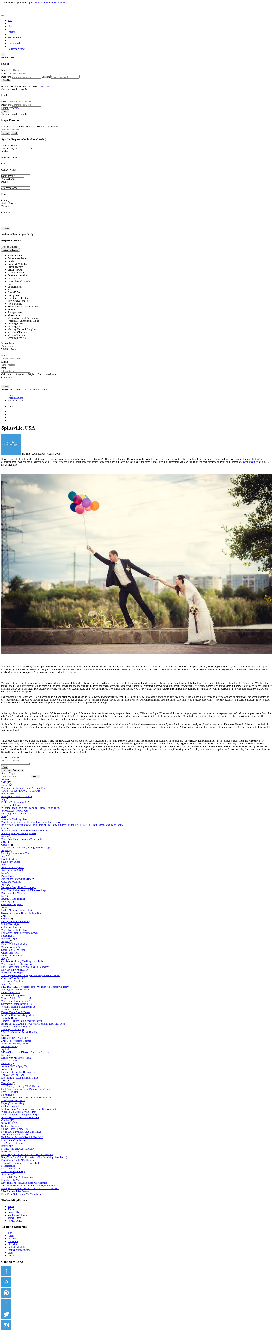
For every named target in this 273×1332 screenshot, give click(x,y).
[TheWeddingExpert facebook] (6, 1275)
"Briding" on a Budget (12, 1029)
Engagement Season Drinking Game (19, 1077)
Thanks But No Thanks (13, 1100)
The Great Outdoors (11, 805)
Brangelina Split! (9, 938)
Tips (10, 20)
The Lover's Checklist (12, 981)
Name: (4, 70)
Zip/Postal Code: (9, 188)
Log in (29, 2)
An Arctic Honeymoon (12, 867)
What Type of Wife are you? (15, 1001)
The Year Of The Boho (12, 1074)
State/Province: (8, 176)
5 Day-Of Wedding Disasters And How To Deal (25, 1052)
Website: (5, 206)
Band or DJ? (7, 793)
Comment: (6, 212)
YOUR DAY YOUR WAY (15, 810)
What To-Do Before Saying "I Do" (18, 1111)
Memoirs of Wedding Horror (15, 1026)
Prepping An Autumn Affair (15, 853)
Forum (11, 1235)
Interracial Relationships (13, 898)
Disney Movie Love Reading (15, 921)
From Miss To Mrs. (11, 1180)
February (5, 901)
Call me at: (6, 374)
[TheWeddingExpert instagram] (6, 1329)
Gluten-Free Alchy (10, 952)
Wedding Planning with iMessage (18, 1006)
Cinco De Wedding (11, 881)
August (5, 785)
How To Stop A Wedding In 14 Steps (20, 1114)
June (3, 816)
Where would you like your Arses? (18, 964)
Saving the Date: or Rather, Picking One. (21, 913)
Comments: (7, 377)
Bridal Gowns (15, 37)
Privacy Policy (44, 86)
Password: (6, 76)
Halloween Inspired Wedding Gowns (19, 932)
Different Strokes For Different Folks (19, 1072)
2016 (3, 915)
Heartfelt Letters (9, 859)
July (3, 799)
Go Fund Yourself (10, 1106)
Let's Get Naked (9, 1060)
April (3, 884)
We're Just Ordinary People (14, 1043)
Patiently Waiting (9, 1046)
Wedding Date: (8, 349)
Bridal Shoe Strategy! (12, 972)
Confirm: (45, 76)
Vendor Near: (8, 343)
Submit (6, 229)
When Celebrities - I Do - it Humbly (19, 1032)
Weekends (51, 374)
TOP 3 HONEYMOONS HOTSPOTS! (21, 790)
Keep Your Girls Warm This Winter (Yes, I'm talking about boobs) (34, 1157)
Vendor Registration (17, 1215)
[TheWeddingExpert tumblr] (6, 1307)
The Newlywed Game (12, 1143)
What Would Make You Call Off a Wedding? (23, 890)
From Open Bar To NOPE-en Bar (18, 1160)
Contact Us (13, 1212)
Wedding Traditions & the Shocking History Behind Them (30, 807)
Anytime (20, 374)
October (5, 844)
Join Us (38, 2)
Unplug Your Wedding (12, 1103)
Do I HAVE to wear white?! (15, 802)
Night (31, 374)
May (3, 827)
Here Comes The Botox (13, 1140)
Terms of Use (14, 1217)
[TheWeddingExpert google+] (6, 1286)
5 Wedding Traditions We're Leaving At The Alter (26, 1097)
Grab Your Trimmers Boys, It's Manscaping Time (25, 1089)
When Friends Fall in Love (14, 930)
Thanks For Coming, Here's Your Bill (20, 1163)
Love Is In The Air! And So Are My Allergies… (25, 1182)
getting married (250, 462)
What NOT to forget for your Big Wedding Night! (26, 847)
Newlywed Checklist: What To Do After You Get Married (30, 1188)
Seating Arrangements (19, 1250)
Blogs (10, 26)
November (6, 1094)
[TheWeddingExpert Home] (22, 15)
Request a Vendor (16, 49)
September (6, 935)
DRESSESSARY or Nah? (14, 1038)
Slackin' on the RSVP (12, 870)
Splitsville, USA (9, 1123)
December (6, 1083)
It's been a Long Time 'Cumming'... (18, 887)
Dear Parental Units (11, 1168)
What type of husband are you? (16, 989)
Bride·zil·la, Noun (10, 1151)
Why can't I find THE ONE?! (16, 998)
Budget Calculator (17, 1247)
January (5, 907)
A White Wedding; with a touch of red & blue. (24, 830)
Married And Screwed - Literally (17, 1148)
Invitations (13, 1241)
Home (11, 1206)
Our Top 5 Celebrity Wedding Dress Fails (22, 961)
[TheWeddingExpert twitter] (6, 1318)
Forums (11, 31)
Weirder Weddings (10, 947)
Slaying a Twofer (9, 1009)
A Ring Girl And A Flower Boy (17, 1177)
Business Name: (9, 157)
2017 (3, 842)
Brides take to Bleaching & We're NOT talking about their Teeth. (33, 1023)
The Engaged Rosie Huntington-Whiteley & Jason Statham (30, 975)
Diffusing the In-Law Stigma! (16, 813)
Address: (5, 151)
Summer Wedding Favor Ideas (16, 1003)
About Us (12, 1209)
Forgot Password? (10, 108)
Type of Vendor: (9, 145)
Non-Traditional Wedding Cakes (17, 1015)
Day (40, 374)
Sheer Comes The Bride (13, 949)
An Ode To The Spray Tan (14, 1066)
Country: (5, 200)
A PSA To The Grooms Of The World (20, 1117)
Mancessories (8, 1165)
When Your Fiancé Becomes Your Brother (22, 839)
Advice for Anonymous (13, 995)
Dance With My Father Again (16, 1057)
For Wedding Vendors (55, 2)
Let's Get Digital (9, 1092)
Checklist (12, 1244)
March (4, 836)
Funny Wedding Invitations (14, 944)
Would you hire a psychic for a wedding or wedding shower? (31, 822)
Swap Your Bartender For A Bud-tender (21, 1131)
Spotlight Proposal (10, 1126)
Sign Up (6, 80)
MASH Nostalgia (10, 924)
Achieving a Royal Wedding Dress (18, 833)
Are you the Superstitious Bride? (17, 878)
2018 (3, 782)
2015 (3, 1080)
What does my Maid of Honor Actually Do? (23, 788)
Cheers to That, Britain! (13, 978)
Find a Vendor (15, 43)
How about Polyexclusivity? (15, 969)
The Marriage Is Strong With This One (20, 1086)
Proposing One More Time (14, 893)
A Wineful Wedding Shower (15, 819)
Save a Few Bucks (10, 861)
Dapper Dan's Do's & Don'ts (15, 1012)
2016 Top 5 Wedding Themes (16, 1040)
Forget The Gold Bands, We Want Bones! (22, 1194)
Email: (4, 73)
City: (3, 163)
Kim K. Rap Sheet (10, 992)
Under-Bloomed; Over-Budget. (17, 910)
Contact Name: (8, 169)
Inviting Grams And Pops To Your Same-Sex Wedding (28, 1109)
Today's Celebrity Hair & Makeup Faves (21, 1021)
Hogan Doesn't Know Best (14, 1128)
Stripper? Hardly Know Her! (15, 1134)
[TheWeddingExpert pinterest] (6, 1297)
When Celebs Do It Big (13, 1171)
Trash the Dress (9, 1018)
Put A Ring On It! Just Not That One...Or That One (27, 1154)
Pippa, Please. (8, 876)
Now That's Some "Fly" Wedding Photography (25, 967)
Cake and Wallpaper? (12, 904)
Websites (12, 1238)
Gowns (11, 1255)
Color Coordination (11, 927)
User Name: (7, 101)
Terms (31, 86)
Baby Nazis (7, 1146)
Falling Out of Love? (11, 955)
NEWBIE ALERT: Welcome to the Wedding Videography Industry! (35, 986)
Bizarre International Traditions (16, 796)
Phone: (4, 181)
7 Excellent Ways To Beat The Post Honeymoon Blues (28, 1185)
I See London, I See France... (15, 1191)
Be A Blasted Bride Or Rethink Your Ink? (22, 1137)
